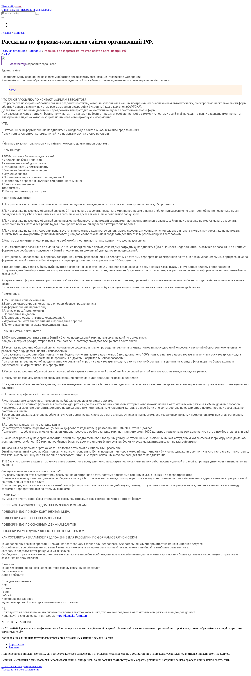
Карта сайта (16, 644)
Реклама (14, 647)
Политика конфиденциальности (21, 666)
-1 (9, 54)
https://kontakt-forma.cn (71, 615)
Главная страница (13, 51)
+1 (5, 54)
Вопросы (34, 51)
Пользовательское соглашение (20, 669)
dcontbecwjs (18, 64)
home (12, 90)
